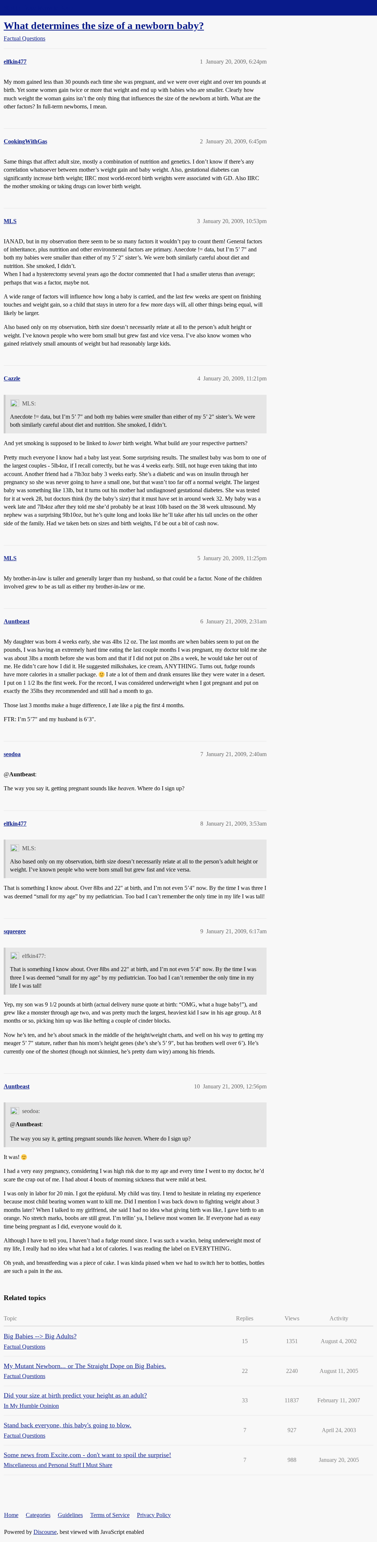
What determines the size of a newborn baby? (104, 25)
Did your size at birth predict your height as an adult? (75, 1395)
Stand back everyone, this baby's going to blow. (67, 1425)
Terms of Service (110, 1515)
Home (11, 1515)
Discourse (45, 1532)
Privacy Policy (154, 1515)
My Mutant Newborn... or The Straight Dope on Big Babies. (85, 1366)
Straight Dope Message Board (39, 7)
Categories (38, 1515)
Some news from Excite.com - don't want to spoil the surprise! (87, 1455)
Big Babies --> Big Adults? (40, 1336)
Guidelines (70, 1515)
